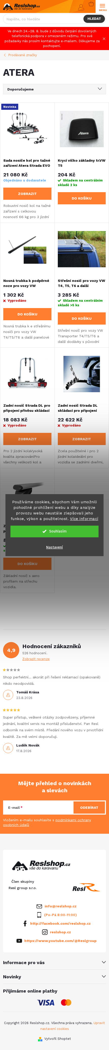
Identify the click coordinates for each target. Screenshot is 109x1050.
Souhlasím (58, 531)
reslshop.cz (60, 932)
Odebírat (89, 807)
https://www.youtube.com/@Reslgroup (60, 941)
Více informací (84, 518)
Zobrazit (27, 194)
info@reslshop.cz (61, 906)
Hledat (94, 19)
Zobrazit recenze (36, 659)
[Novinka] (27, 129)
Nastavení (54, 547)
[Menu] (102, 6)
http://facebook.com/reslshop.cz (60, 923)
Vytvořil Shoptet (57, 1039)
